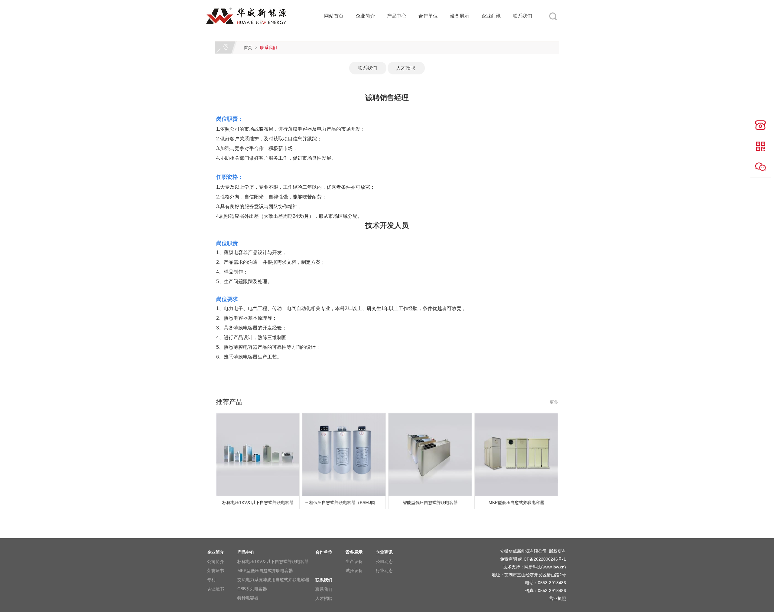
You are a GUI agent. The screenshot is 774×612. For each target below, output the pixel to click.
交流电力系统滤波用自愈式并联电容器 (273, 579)
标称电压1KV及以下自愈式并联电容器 (273, 561)
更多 (554, 402)
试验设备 (354, 570)
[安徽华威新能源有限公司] (254, 3)
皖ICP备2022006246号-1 (542, 559)
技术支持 (511, 567)
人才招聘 (403, 67)
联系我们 (522, 15)
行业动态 (384, 570)
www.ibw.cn (553, 567)
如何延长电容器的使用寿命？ (725, 51)
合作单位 (428, 15)
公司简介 (215, 561)
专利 (211, 579)
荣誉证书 (215, 570)
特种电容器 (248, 597)
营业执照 (557, 598)
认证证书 (215, 588)
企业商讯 (491, 15)
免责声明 (508, 559)
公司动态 (384, 561)
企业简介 (365, 15)
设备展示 (459, 15)
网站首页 (333, 15)
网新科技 (532, 567)
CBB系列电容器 (252, 588)
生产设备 (354, 561)
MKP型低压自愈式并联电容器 (265, 570)
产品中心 (396, 15)
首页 (248, 47)
